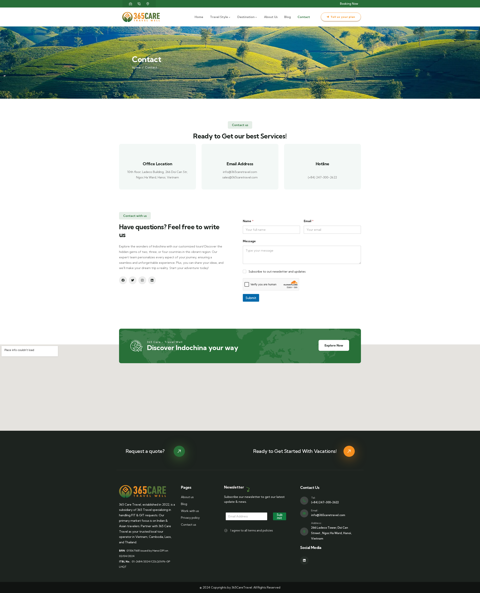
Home (136, 67)
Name (248, 221)
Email (309, 221)
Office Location (157, 163)
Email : (314, 510)
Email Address (240, 163)
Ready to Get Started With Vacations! (295, 451)
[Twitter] (133, 280)
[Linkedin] (152, 280)
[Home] (141, 17)
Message (249, 241)
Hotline (322, 163)
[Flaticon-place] (147, 3)
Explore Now (334, 345)
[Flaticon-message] (130, 3)
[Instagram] (142, 280)
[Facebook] (123, 280)
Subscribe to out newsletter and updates (277, 271)
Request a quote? (145, 451)
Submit (251, 298)
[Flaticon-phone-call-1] (139, 3)
